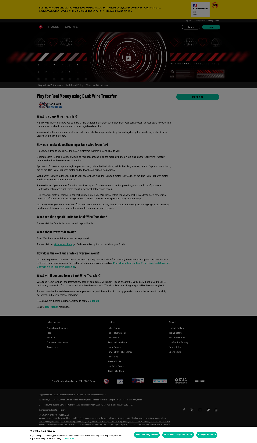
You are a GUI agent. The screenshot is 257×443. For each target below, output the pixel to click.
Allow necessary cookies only (178, 435)
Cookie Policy (69, 438)
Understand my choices (146, 435)
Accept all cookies (207, 435)
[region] (128, 435)
